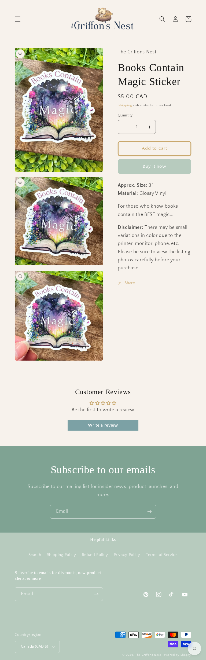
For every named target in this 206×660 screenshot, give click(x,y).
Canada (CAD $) (34, 646)
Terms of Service (162, 554)
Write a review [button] (103, 425)
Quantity (125, 115)
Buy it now (155, 166)
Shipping (125, 105)
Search (34, 554)
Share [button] (129, 283)
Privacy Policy (127, 554)
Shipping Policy (61, 554)
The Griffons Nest (148, 655)
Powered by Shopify (176, 655)
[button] (17, 19)
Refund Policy (95, 554)
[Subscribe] (149, 512)
